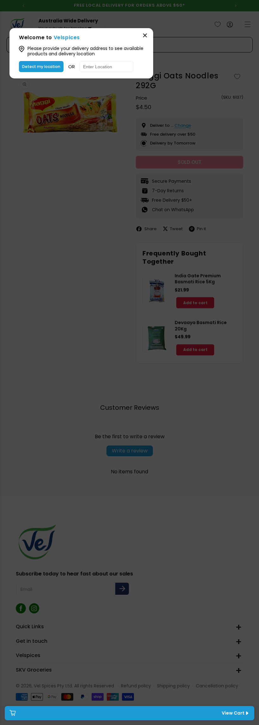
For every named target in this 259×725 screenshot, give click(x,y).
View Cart (233, 713)
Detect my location (41, 66)
